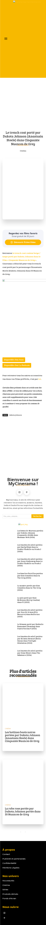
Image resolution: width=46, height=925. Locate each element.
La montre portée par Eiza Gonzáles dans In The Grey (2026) (29, 587)
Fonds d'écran (9, 898)
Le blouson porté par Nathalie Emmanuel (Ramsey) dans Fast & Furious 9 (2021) (30, 626)
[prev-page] (20, 832)
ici (39, 379)
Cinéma (23, 151)
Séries (5, 889)
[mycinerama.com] (28, 39)
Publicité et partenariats (14, 859)
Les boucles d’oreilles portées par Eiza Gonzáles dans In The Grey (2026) (30, 575)
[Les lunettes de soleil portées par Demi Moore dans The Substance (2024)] (8, 653)
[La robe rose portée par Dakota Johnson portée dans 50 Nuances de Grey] (23, 780)
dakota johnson (15, 415)
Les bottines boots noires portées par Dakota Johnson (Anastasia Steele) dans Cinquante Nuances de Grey (22, 736)
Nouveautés (8, 880)
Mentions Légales (10, 868)
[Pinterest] (26, 492)
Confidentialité (9, 863)
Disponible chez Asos (14, 359)
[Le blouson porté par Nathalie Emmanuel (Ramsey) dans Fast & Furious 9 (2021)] (8, 626)
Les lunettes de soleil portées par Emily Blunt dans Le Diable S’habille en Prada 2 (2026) (29, 548)
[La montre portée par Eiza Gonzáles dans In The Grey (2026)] (8, 588)
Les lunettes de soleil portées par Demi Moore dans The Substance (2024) (29, 652)
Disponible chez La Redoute (17, 365)
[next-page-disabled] (25, 832)
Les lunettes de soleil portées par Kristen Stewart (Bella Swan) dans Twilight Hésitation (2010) (29, 639)
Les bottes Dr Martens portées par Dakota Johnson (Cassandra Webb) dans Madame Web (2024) (30, 533)
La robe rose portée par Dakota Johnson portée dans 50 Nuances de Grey (22, 811)
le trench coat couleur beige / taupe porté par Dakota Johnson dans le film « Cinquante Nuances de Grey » (21, 256)
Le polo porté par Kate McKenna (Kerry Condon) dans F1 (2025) (28, 600)
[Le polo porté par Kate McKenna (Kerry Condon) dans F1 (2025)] (8, 600)
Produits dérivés (10, 894)
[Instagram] (19, 492)
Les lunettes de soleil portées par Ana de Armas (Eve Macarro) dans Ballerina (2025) (29, 613)
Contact (6, 854)
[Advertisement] (23, 104)
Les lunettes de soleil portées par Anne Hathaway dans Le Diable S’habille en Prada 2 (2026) (30, 562)
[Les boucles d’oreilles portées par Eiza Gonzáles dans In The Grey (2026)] (8, 575)
